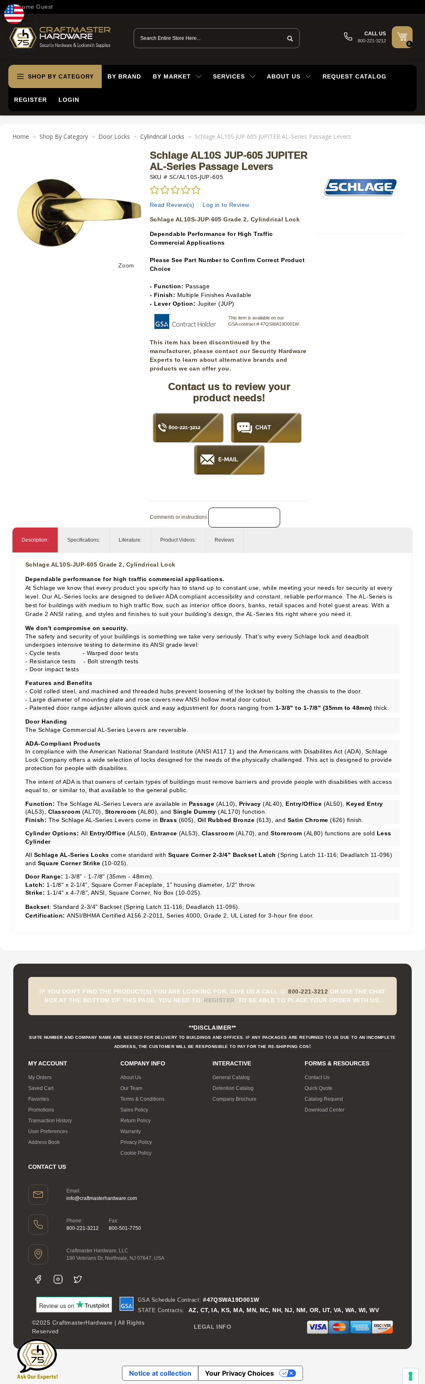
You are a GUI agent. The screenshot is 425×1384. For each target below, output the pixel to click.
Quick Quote (318, 1088)
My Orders (39, 1077)
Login (69, 99)
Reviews (224, 540)
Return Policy (135, 1121)
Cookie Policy (135, 1153)
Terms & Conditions (142, 1099)
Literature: (130, 540)
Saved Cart (41, 1088)
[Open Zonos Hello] (14, 14)
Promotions (41, 1110)
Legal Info (213, 1326)
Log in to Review (226, 204)
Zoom (126, 265)
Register (30, 99)
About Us (130, 1077)
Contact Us (317, 1077)
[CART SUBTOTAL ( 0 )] (402, 36)
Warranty (130, 1131)
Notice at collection (160, 1373)
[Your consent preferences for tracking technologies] (410, 1376)
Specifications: (83, 540)
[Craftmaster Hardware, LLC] (60, 37)
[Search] (288, 38)
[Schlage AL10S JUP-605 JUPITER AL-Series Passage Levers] (79, 154)
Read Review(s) (172, 204)
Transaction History (50, 1121)
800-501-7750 (125, 1228)
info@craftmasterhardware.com (101, 1198)
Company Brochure (234, 1099)
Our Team (131, 1088)
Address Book (44, 1142)
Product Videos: (178, 540)
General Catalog (231, 1077)
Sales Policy (134, 1110)
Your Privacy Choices (239, 1373)
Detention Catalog (233, 1088)
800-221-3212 (82, 1228)
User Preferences (48, 1131)
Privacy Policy (136, 1142)
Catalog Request (324, 1099)
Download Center (324, 1110)
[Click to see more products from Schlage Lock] (361, 187)
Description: (35, 540)
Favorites (38, 1099)
